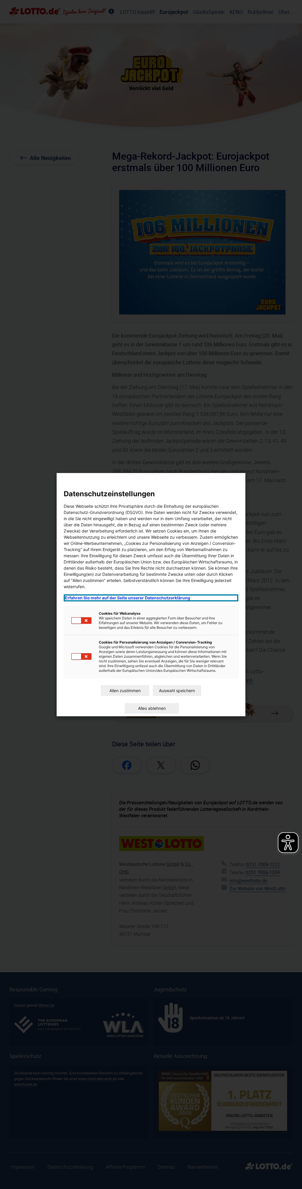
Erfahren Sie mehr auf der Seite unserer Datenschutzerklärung (127, 597)
